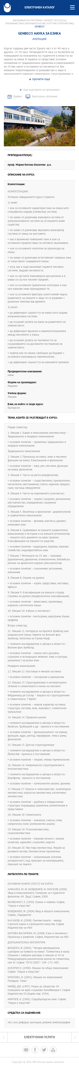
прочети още (41, 79)
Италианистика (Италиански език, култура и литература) (39, 23)
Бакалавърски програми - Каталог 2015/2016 (39, 20)
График (17, 96)
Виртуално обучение (44, 96)
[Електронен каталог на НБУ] (7, 7)
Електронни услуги (39, 1037)
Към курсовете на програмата (41, 90)
